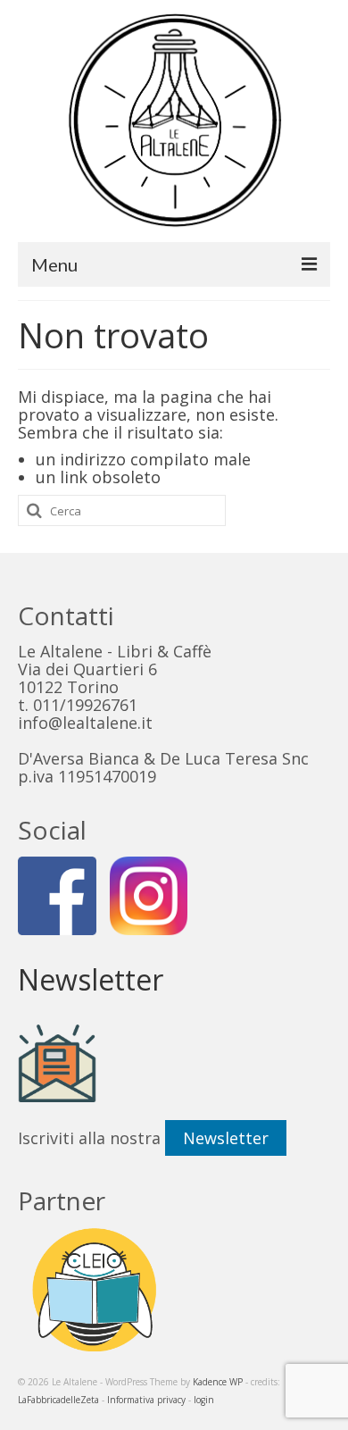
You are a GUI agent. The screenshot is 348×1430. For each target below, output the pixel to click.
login (204, 1399)
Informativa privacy (146, 1399)
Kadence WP (218, 1382)
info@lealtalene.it (85, 722)
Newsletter (226, 1138)
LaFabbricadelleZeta (58, 1399)
